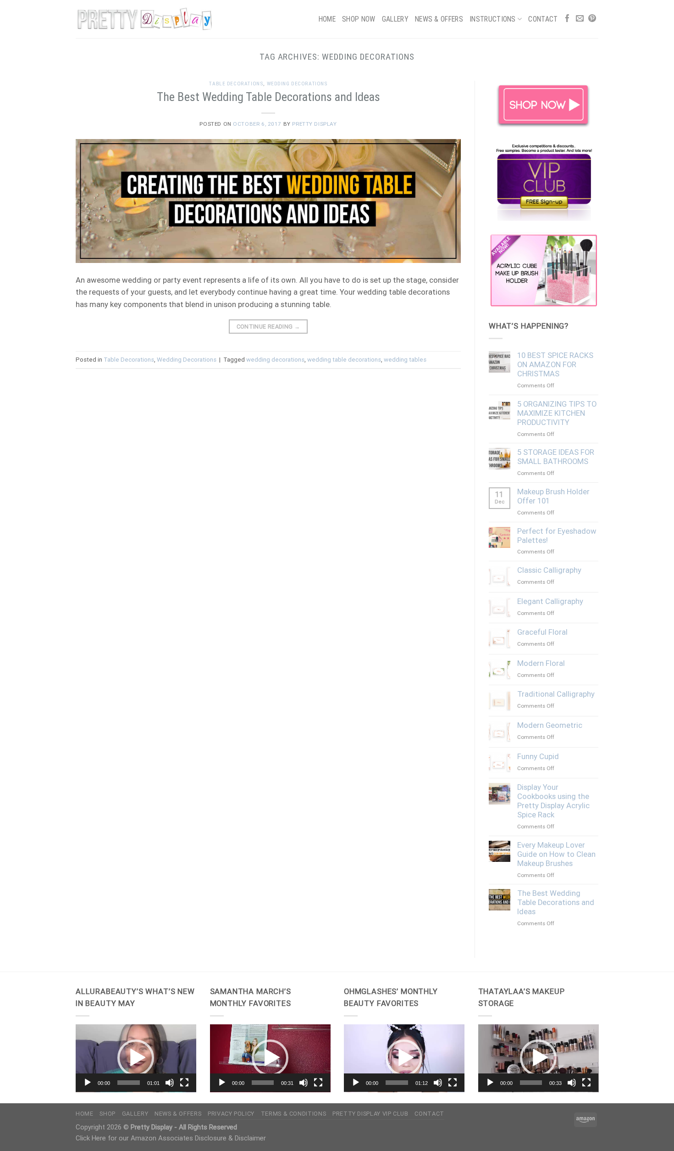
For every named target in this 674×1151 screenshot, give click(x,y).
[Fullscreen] (184, 1082)
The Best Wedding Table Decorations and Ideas (268, 96)
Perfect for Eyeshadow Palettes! (557, 536)
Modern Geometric (549, 725)
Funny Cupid (538, 756)
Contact (543, 19)
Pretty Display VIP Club (370, 1113)
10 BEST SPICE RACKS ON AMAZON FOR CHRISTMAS (555, 364)
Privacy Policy (231, 1113)
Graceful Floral (542, 632)
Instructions (493, 19)
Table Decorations (236, 83)
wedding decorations (275, 359)
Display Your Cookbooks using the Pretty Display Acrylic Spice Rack (553, 801)
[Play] (87, 1082)
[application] (136, 1058)
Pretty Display (314, 124)
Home (327, 19)
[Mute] (169, 1082)
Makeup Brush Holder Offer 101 (553, 496)
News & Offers (439, 19)
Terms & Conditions (293, 1113)
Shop (107, 1113)
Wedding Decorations (297, 83)
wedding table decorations (344, 359)
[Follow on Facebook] (567, 19)
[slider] (128, 1082)
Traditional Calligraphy (556, 694)
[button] (135, 1057)
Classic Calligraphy (549, 570)
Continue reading (268, 326)
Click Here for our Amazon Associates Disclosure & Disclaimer (171, 1138)
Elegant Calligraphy (550, 601)
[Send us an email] (580, 19)
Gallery (395, 19)
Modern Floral (541, 663)
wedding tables (405, 359)
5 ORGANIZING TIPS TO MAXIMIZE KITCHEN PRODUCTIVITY (557, 413)
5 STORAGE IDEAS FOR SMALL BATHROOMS (555, 457)
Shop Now (359, 19)
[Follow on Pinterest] (592, 19)
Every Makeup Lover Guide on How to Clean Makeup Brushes (556, 854)
